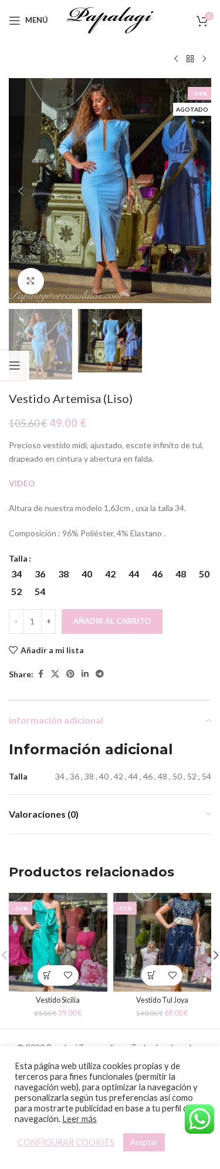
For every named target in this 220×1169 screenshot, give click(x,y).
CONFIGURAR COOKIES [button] (66, 1142)
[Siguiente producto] (204, 59)
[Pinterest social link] (70, 674)
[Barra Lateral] (14, 365)
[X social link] (55, 674)
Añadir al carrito (112, 621)
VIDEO (22, 483)
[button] (20, 191)
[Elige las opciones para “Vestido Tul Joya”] (151, 975)
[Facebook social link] (40, 674)
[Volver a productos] (190, 59)
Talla (18, 558)
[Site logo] (110, 19)
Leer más (79, 1119)
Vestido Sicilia (58, 1000)
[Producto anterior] (176, 59)
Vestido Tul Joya (162, 1000)
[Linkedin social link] (85, 674)
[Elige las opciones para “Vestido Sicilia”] (48, 975)
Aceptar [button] (144, 1142)
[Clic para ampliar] (31, 281)
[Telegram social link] (99, 674)
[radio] (16, 574)
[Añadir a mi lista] (68, 975)
